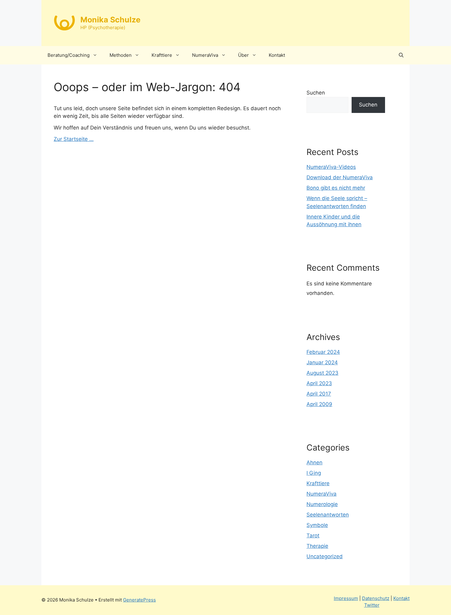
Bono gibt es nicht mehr (335, 188)
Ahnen (314, 462)
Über (243, 55)
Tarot (312, 535)
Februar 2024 (323, 352)
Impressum (346, 598)
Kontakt (277, 55)
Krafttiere (162, 55)
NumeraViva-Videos (331, 167)
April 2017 (318, 394)
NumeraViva (205, 55)
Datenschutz (375, 598)
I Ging (313, 473)
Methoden (121, 55)
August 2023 (322, 373)
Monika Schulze (110, 19)
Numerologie (322, 504)
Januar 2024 (322, 362)
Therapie (317, 546)
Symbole (317, 525)
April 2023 (319, 383)
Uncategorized (324, 556)
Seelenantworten (327, 515)
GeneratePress (139, 600)
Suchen (315, 93)
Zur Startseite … (74, 139)
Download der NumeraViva (339, 177)
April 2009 (319, 404)
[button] (401, 55)
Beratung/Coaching (69, 55)
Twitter (372, 605)
